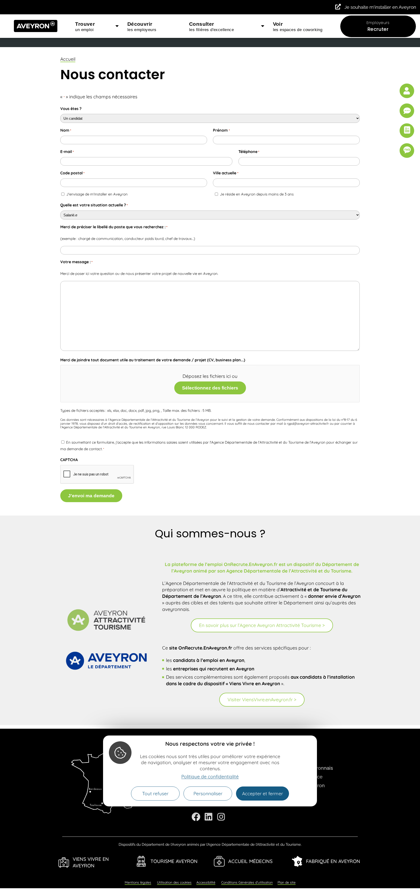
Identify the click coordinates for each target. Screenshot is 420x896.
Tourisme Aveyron (174, 861)
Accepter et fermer (262, 793)
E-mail (67, 151)
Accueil (67, 59)
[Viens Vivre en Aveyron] (63, 862)
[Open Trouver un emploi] (117, 26)
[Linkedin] (208, 816)
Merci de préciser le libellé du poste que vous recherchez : (113, 226)
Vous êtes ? (70, 108)
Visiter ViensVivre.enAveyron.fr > (262, 699)
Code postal (72, 172)
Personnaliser (207, 793)
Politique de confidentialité (210, 776)
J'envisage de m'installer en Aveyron (97, 194)
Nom (65, 130)
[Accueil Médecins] (219, 861)
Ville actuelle (225, 172)
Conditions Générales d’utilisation (247, 882)
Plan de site (287, 882)
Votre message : (76, 261)
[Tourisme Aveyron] (141, 861)
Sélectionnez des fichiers (210, 387)
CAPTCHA (69, 459)
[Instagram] (221, 816)
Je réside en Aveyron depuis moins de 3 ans (257, 194)
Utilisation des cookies (174, 882)
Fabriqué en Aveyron (333, 861)
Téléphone (248, 151)
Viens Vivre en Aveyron (91, 862)
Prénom (221, 130)
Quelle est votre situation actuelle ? (94, 205)
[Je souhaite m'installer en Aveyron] (338, 6)
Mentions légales (138, 882)
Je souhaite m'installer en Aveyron (380, 7)
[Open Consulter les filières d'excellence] (262, 26)
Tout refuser (155, 793)
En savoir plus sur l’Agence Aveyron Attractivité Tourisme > (262, 625)
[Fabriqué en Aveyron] (297, 861)
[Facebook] (196, 816)
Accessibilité (205, 882)
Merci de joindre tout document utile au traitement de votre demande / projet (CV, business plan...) (152, 359)
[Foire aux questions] (407, 150)
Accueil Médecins (250, 861)
